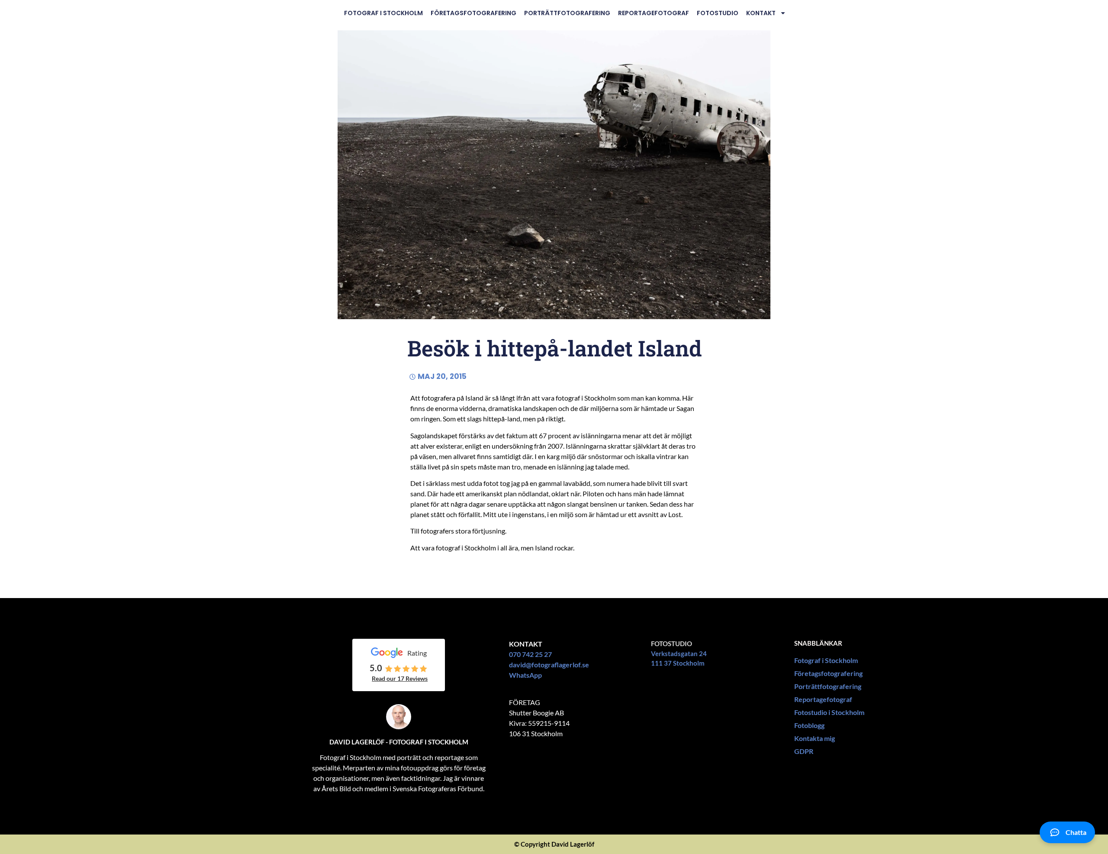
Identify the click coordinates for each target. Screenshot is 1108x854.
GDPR (803, 751)
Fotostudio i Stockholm (829, 712)
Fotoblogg (809, 725)
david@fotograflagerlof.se (549, 664)
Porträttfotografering (567, 13)
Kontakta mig (814, 738)
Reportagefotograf (653, 13)
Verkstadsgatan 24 (679, 653)
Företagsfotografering (473, 13)
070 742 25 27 (530, 654)
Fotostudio (717, 13)
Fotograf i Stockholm (383, 13)
